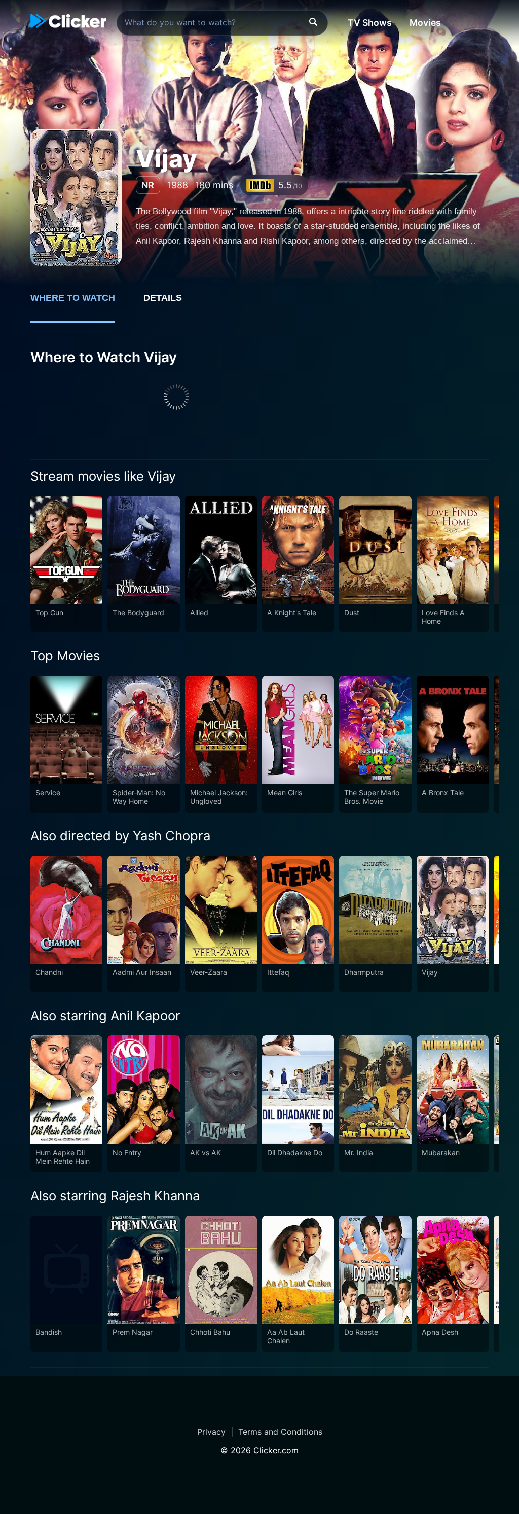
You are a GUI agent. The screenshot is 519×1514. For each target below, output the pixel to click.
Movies (425, 22)
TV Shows (370, 22)
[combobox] (222, 23)
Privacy (211, 1432)
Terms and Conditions (280, 1432)
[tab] (79, 303)
